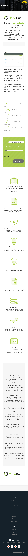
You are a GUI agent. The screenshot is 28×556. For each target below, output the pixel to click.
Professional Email (14, 503)
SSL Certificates (14, 505)
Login (25, 2)
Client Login (14, 516)
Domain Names (14, 508)
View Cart (18, 2)
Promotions (14, 534)
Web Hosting (14, 500)
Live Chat (14, 529)
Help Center (14, 518)
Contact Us (14, 521)
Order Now (18, 161)
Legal (14, 532)
